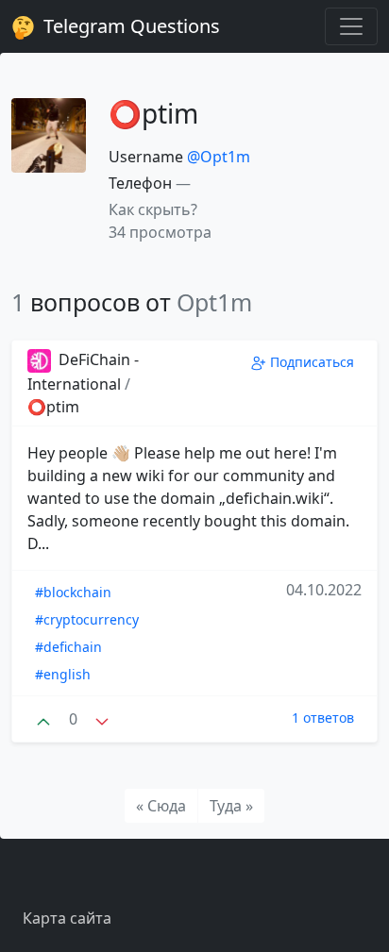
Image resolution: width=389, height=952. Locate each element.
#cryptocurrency (87, 619)
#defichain (68, 647)
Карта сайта (67, 918)
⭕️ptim (53, 406)
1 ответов (323, 718)
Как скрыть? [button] (153, 209)
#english (63, 674)
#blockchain (73, 592)
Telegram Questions (129, 26)
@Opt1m (218, 156)
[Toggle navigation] (351, 26)
